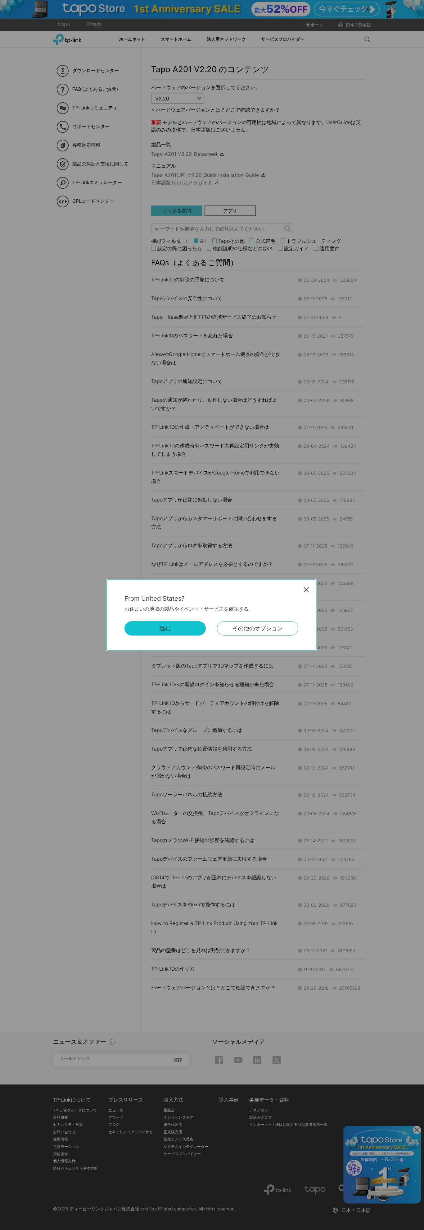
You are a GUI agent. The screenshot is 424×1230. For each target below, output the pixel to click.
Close (306, 589)
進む (165, 628)
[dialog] (212, 615)
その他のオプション (257, 628)
